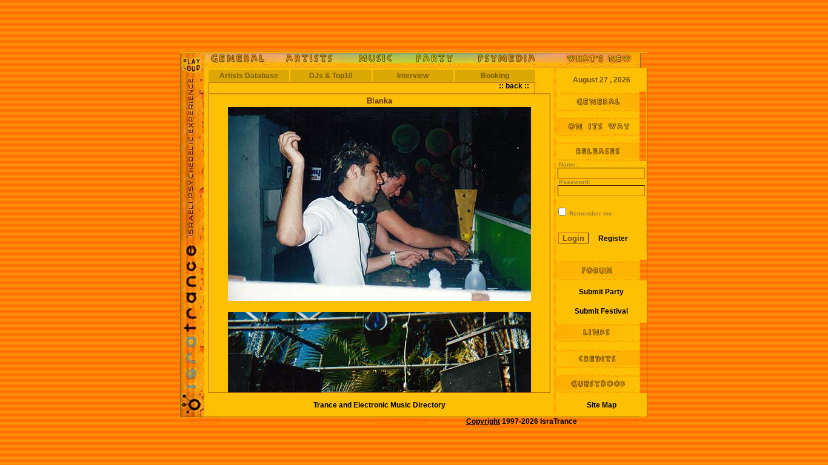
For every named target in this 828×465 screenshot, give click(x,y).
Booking (495, 75)
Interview (413, 75)
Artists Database (248, 75)
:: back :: (514, 86)
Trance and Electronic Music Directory (379, 405)
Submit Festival (601, 311)
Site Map (601, 405)
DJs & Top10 (331, 75)
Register (613, 238)
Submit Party (601, 292)
